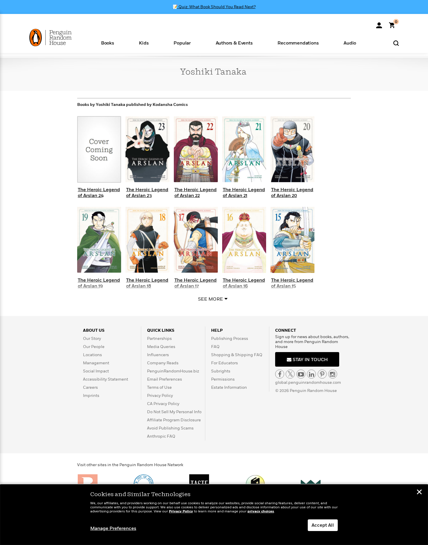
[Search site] (396, 43)
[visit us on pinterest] (322, 374)
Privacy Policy (160, 395)
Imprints (91, 395)
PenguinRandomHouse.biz (173, 371)
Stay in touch (309, 359)
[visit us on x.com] (290, 374)
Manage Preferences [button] (113, 528)
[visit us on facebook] (279, 374)
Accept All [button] (323, 525)
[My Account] (379, 23)
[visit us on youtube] (300, 374)
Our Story (92, 338)
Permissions (223, 379)
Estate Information (229, 387)
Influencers (158, 355)
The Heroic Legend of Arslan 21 (244, 192)
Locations (92, 355)
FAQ (215, 346)
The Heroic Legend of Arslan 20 (292, 192)
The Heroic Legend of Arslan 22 (195, 192)
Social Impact (96, 371)
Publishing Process (229, 338)
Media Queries (161, 346)
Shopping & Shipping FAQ (236, 355)
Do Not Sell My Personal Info (174, 412)
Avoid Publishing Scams (170, 428)
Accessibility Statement (105, 379)
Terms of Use (159, 387)
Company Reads (162, 363)
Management (96, 363)
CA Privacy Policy (163, 403)
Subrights (220, 371)
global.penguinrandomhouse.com (308, 382)
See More (210, 299)
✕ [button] (419, 493)
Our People (94, 346)
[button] (108, 42)
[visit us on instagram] (332, 374)
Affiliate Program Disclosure (174, 420)
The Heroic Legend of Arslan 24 (99, 192)
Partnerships (159, 338)
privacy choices (260, 511)
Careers (90, 387)
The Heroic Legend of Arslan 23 (147, 192)
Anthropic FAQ (161, 436)
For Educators (224, 363)
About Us (94, 330)
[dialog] (214, 514)
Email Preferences (164, 379)
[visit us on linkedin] (311, 374)
